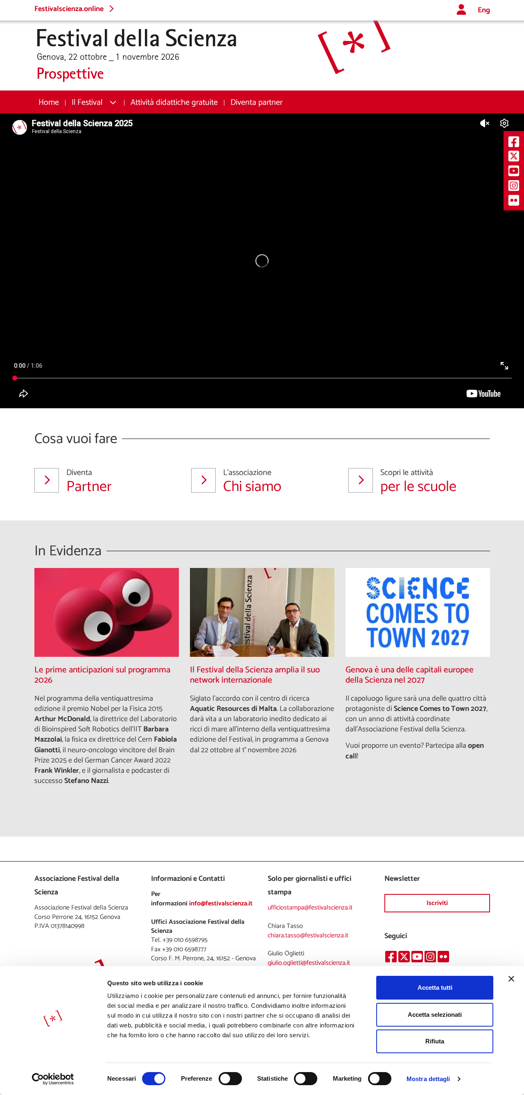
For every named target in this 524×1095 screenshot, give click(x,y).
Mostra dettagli (428, 1078)
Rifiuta (434, 1041)
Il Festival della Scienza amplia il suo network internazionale (255, 675)
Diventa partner (256, 102)
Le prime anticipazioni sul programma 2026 (102, 675)
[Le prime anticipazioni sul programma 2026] (106, 612)
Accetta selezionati (435, 1014)
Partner (89, 481)
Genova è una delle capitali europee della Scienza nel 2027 (410, 675)
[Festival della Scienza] (212, 51)
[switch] (230, 1078)
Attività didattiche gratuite (174, 102)
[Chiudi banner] (511, 979)
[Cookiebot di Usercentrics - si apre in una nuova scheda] (53, 1079)
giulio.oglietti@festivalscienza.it (309, 962)
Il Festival (87, 102)
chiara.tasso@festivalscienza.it (308, 935)
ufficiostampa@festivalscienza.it (310, 907)
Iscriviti (437, 903)
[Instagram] (514, 185)
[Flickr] (514, 200)
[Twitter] (514, 156)
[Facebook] (514, 141)
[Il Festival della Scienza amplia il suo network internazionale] (262, 612)
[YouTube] (514, 170)
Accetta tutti (435, 987)
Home (48, 102)
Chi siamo (252, 481)
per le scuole (418, 481)
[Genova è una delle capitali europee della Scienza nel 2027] (418, 612)
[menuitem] (49, 102)
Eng (484, 10)
